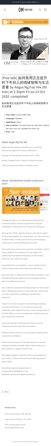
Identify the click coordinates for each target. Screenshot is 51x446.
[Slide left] (20, 70)
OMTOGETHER (21, 441)
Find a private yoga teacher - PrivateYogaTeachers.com (15, 426)
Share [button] (7, 392)
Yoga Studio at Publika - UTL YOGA (18, 419)
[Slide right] (30, 70)
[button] (4, 9)
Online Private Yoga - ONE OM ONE (18, 414)
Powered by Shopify (32, 441)
